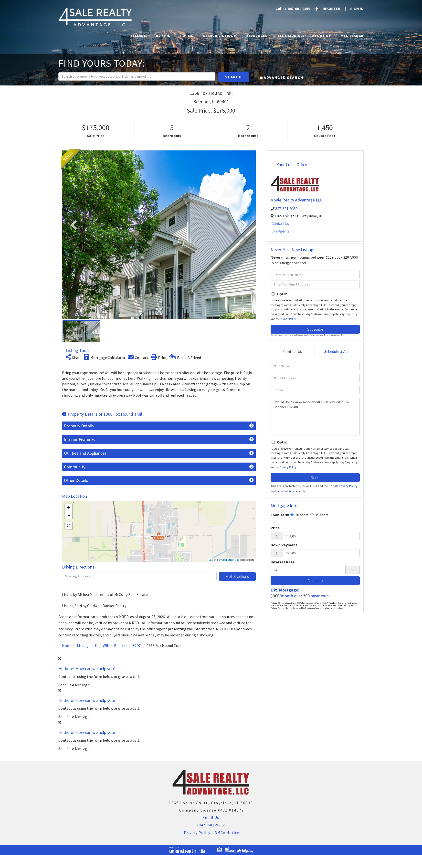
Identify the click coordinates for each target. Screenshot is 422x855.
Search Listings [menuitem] (219, 35)
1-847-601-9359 (297, 8)
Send (315, 477)
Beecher (121, 645)
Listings (83, 645)
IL (96, 645)
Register (331, 8)
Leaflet (212, 559)
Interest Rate (283, 561)
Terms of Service (286, 491)
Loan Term (280, 514)
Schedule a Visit (337, 351)
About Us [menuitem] (321, 35)
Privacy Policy (287, 319)
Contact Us (280, 223)
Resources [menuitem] (256, 35)
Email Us (210, 817)
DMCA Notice (227, 832)
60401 (137, 645)
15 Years (321, 514)
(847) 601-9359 (211, 825)
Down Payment (284, 544)
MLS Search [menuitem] (352, 35)
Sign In (357, 8)
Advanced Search (284, 77)
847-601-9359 (286, 208)
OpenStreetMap (230, 559)
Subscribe (315, 329)
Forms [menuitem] (186, 35)
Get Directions (237, 576)
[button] (233, 77)
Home (67, 645)
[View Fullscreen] (68, 525)
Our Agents (280, 231)
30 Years (301, 514)
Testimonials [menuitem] (291, 35)
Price (275, 527)
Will (106, 645)
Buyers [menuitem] (163, 35)
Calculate (315, 580)
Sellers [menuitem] (138, 35)
